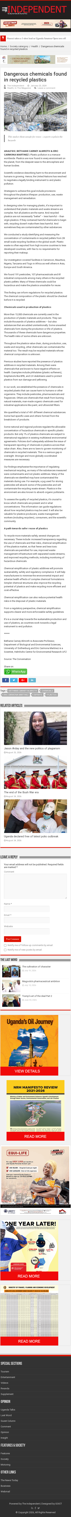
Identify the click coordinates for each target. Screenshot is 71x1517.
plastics (52, 695)
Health (34, 46)
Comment (9, 871)
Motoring (5, 1464)
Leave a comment (46, 88)
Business (5, 1486)
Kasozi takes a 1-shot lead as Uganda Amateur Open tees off (36, 38)
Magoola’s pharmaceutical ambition (41, 981)
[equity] (35, 1180)
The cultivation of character (36, 966)
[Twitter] (38, 1508)
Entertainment (8, 1377)
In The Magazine (23, 88)
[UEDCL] (29, 1250)
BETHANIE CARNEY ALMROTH (23, 691)
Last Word (6, 1415)
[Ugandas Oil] (29, 1045)
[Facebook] (35, 1508)
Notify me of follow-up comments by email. (30, 945)
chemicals (47, 691)
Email (7, 915)
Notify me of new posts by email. (25, 949)
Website (8, 926)
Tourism (5, 1371)
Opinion (5, 1432)
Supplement (7, 1394)
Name (8, 903)
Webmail (5, 1491)
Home (3, 46)
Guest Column (8, 1421)
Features (5, 1453)
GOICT (58, 1503)
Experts (37, 695)
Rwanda (5, 1388)
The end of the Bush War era (21, 792)
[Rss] (32, 1508)
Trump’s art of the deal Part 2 (37, 996)
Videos (4, 1382)
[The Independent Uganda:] (35, 9)
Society (5, 1459)
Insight (4, 1437)
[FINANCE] (29, 1315)
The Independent (15, 86)
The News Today (9, 1480)
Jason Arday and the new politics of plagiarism (32, 748)
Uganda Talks (8, 1409)
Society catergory (19, 46)
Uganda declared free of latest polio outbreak (31, 836)
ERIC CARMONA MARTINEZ (16, 695)
